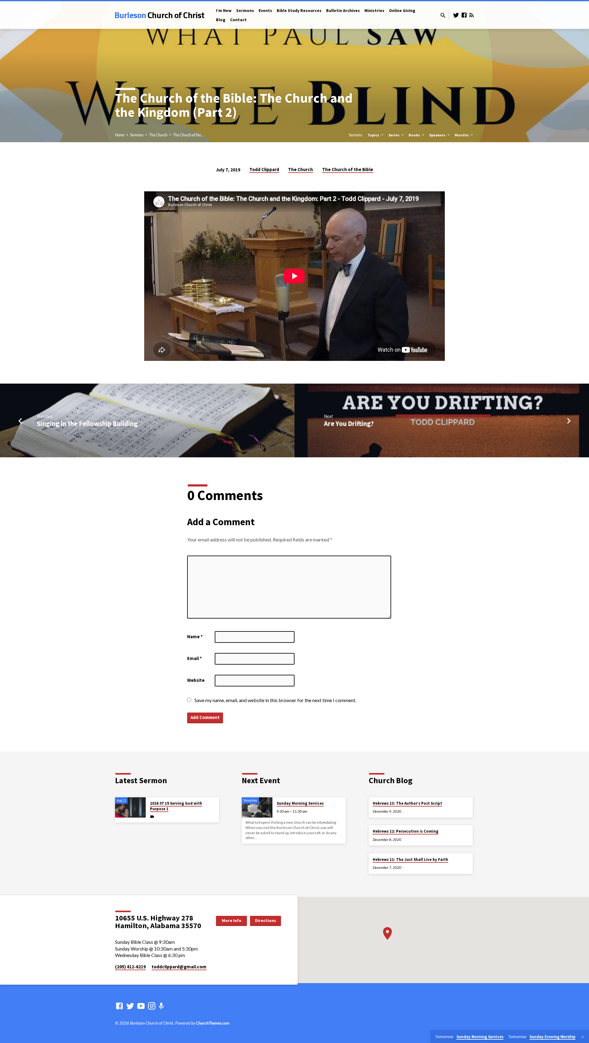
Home (120, 135)
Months (462, 135)
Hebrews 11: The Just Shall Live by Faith (410, 859)
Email (194, 658)
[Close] (583, 1036)
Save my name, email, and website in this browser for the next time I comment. (275, 700)
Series (394, 135)
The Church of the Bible (347, 169)
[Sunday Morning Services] (257, 807)
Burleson (159, 14)
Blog (220, 19)
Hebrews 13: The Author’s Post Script (407, 803)
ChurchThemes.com (212, 1023)
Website (196, 680)
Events (265, 10)
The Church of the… (188, 135)
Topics (374, 135)
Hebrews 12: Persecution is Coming (405, 831)
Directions (265, 920)
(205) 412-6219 (130, 967)
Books (415, 135)
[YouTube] (141, 1006)
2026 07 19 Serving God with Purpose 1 (176, 806)
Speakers (437, 135)
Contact (238, 19)
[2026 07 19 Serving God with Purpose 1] (130, 807)
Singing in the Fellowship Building (87, 423)
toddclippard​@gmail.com (179, 967)
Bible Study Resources (299, 10)
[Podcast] (161, 1006)
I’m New (224, 10)
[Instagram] (151, 1006)
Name (195, 636)
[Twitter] (456, 15)
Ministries (374, 10)
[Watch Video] (152, 816)
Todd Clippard (264, 169)
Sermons (245, 10)
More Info (231, 920)
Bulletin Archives (343, 10)
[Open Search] (443, 15)
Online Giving (402, 10)
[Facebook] (464, 15)
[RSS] (471, 15)
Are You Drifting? (349, 423)
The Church (158, 135)
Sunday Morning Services (300, 803)
